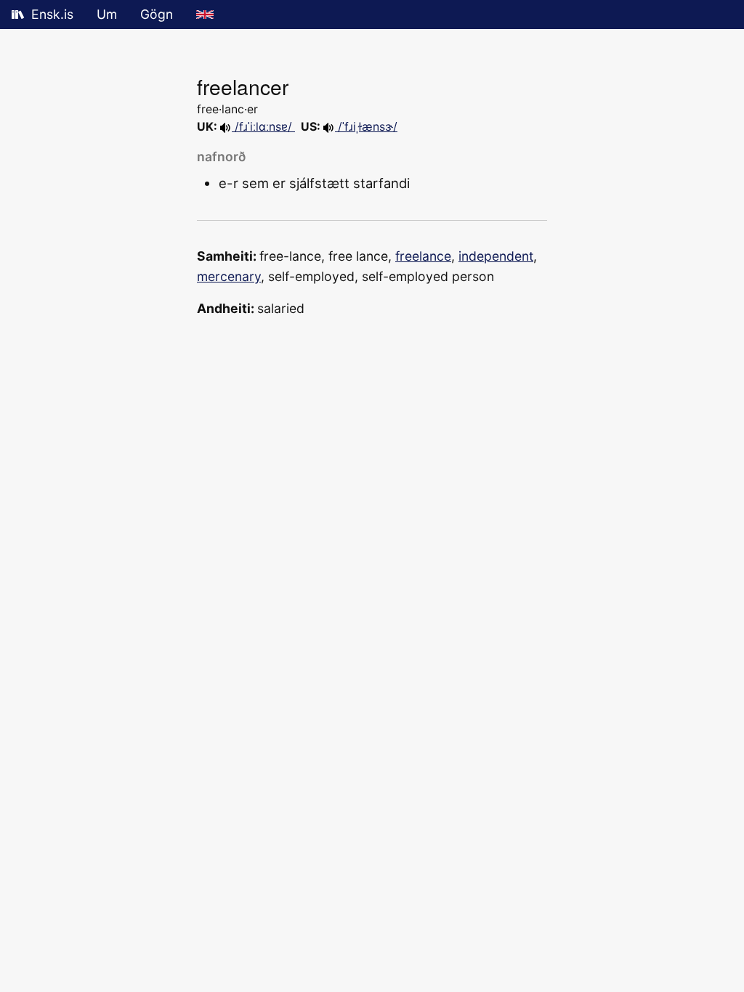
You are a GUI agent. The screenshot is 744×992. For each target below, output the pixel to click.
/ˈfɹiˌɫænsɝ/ (366, 127)
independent (495, 256)
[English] (205, 14)
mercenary (229, 276)
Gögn (156, 14)
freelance (423, 256)
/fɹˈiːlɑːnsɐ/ (263, 127)
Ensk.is (52, 14)
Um (107, 14)
